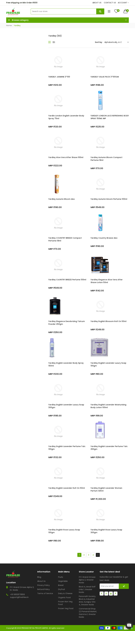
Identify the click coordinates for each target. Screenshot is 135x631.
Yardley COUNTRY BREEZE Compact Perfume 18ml (65, 239)
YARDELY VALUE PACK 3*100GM (105, 76)
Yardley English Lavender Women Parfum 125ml (106, 489)
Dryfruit (61, 589)
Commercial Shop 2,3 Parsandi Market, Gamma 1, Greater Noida (88, 612)
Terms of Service (45, 593)
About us (96, 2)
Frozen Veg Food (65, 608)
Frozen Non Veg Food (65, 603)
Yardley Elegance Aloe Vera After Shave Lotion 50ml (107, 281)
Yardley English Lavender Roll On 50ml (66, 488)
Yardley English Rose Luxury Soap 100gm (64, 531)
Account (123, 2)
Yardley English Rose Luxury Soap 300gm (106, 531)
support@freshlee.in (19, 597)
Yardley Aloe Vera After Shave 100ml (65, 157)
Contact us (110, 2)
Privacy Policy (43, 585)
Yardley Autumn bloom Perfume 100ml (109, 199)
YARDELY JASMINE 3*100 (59, 76)
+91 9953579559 (17, 594)
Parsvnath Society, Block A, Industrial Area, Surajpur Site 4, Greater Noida (87, 600)
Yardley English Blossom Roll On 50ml (108, 321)
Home (9, 25)
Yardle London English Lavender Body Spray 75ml (66, 117)
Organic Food (64, 597)
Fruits (60, 577)
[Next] (98, 555)
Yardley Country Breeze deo (104, 238)
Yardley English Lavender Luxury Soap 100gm (108, 364)
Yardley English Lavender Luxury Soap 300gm (66, 406)
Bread (60, 585)
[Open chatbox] (129, 625)
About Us (41, 581)
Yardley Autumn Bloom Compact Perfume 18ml (106, 158)
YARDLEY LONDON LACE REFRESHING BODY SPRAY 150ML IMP (110, 117)
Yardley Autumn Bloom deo (61, 199)
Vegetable (63, 581)
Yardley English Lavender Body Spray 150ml (66, 364)
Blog (39, 577)
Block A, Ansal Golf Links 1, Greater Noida (87, 589)
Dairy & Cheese (65, 593)
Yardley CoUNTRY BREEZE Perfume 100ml (67, 279)
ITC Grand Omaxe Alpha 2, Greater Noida (87, 580)
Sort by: (98, 42)
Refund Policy (43, 589)
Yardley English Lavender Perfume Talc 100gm (66, 447)
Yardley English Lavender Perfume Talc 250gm (109, 447)
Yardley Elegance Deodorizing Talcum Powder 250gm (66, 322)
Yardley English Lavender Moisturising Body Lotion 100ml (108, 406)
